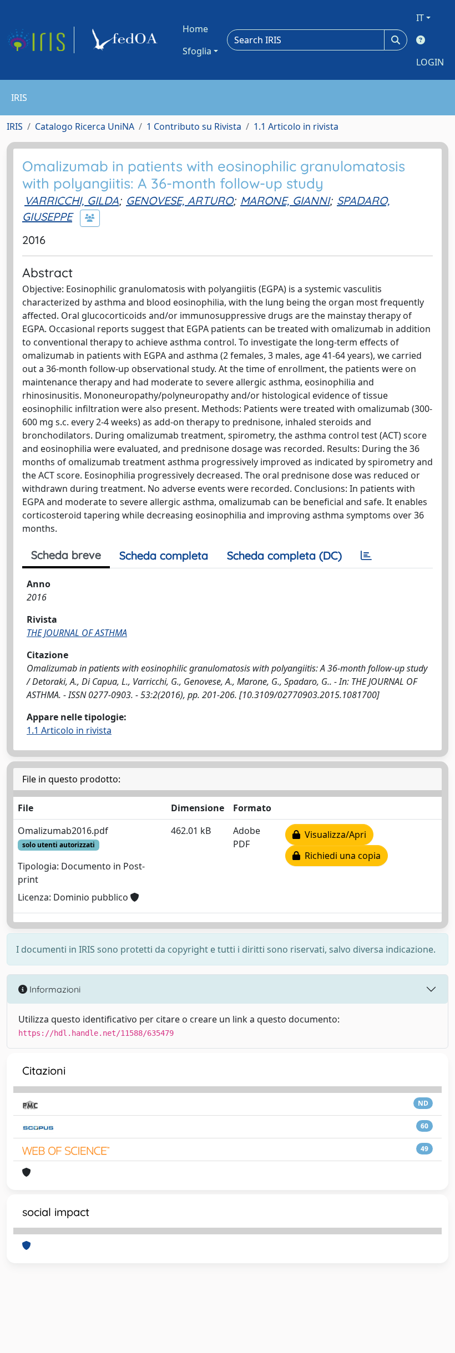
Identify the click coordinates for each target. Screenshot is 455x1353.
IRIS (15, 126)
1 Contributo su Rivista (193, 126)
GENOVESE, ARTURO (179, 200)
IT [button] (420, 18)
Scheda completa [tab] (163, 555)
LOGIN (430, 62)
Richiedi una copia (340, 856)
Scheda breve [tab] (66, 555)
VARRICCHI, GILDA (71, 200)
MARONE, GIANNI (285, 200)
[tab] (366, 555)
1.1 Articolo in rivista (296, 126)
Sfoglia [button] (197, 51)
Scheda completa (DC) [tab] (284, 555)
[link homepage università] (126, 40)
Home (195, 29)
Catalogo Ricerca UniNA (84, 126)
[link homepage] (40, 40)
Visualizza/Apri (333, 834)
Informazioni (53, 989)
